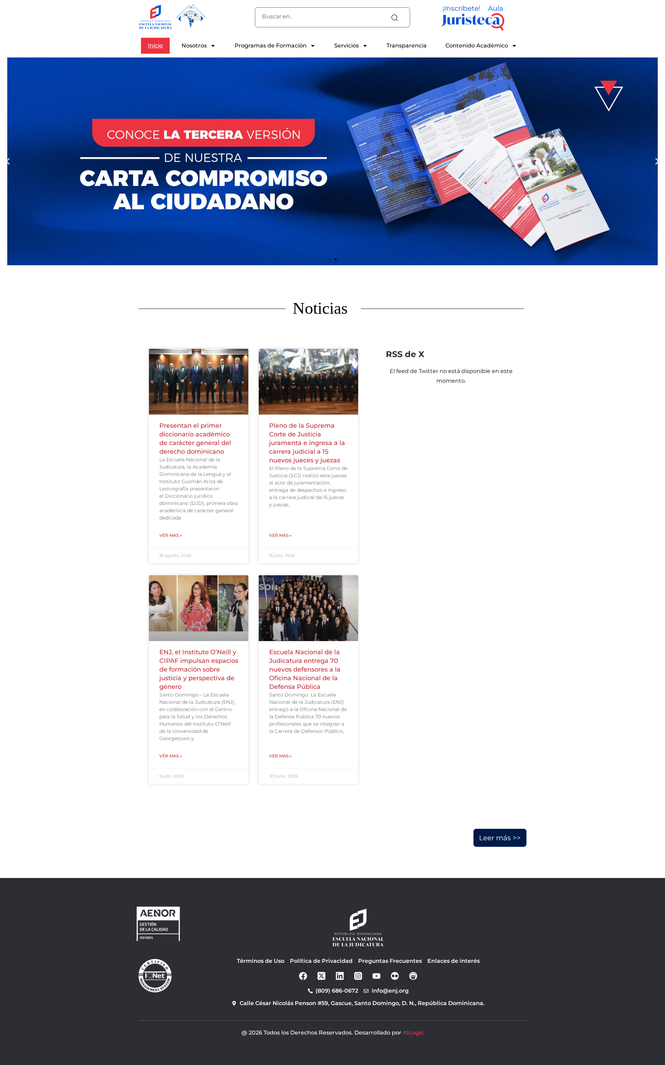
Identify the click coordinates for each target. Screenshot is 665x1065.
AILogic (413, 1032)
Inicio (155, 45)
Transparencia (407, 45)
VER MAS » (170, 535)
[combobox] (318, 17)
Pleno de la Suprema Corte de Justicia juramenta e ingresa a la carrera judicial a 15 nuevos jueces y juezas (307, 443)
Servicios (346, 45)
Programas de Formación (270, 45)
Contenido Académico (476, 45)
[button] (329, 259)
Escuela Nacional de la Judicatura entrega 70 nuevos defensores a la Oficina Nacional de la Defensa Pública (304, 669)
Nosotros (194, 45)
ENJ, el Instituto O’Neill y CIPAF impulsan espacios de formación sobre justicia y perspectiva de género (198, 669)
